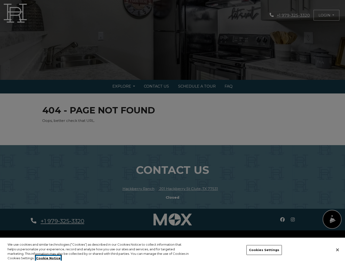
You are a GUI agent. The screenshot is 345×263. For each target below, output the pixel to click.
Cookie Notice (48, 258)
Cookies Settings (264, 250)
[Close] (337, 250)
